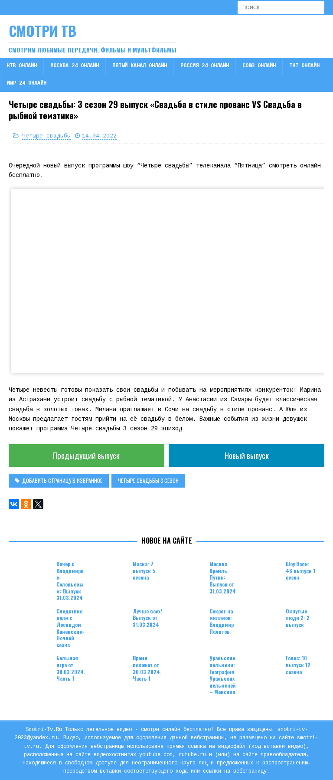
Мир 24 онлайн (26, 83)
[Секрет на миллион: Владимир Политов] (187, 621)
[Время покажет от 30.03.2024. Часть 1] (111, 668)
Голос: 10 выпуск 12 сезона (298, 664)
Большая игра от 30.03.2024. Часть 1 (70, 668)
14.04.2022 (99, 136)
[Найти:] (281, 7)
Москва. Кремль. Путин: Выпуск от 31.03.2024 (222, 577)
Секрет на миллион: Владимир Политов (221, 621)
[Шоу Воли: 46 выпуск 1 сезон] (264, 573)
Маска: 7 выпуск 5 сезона (144, 570)
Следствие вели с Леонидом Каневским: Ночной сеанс (70, 628)
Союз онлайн (259, 66)
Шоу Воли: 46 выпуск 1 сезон (300, 570)
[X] (38, 504)
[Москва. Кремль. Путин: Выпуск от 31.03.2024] (187, 573)
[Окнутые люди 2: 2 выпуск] (264, 621)
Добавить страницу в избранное (62, 480)
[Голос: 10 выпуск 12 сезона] (264, 668)
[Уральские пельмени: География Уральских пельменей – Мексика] (187, 668)
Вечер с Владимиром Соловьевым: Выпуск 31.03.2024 (70, 580)
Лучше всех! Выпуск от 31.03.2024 (147, 617)
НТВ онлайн (22, 66)
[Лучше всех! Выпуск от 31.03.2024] (111, 621)
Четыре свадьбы (46, 136)
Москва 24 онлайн (74, 66)
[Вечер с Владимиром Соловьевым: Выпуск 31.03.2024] (34, 573)
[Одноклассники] (26, 504)
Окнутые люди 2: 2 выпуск (298, 617)
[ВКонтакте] (14, 504)
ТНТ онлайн (304, 66)
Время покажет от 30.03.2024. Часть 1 (147, 668)
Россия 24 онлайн (204, 66)
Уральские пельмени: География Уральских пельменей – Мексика (222, 674)
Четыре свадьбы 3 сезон (148, 480)
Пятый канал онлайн (139, 66)
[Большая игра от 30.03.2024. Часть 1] (34, 668)
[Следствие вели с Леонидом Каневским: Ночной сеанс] (34, 621)
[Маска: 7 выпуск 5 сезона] (111, 573)
